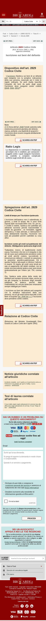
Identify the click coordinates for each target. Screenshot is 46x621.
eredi (39, 84)
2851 (17, 88)
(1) (20, 87)
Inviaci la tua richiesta (12, 542)
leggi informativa (31, 488)
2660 (12, 88)
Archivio (32, 599)
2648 (7, 88)
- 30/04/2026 (23, 383)
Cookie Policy (15, 599)
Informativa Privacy (34, 597)
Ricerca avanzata (43, 21)
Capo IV (5, 36)
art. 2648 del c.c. (25, 297)
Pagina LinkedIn (31, 605)
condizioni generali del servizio (17, 485)
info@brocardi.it (21, 597)
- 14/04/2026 (23, 405)
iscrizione (11, 76)
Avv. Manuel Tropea (30, 588)
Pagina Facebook (22, 605)
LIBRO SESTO (25, 34)
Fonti (4, 34)
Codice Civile (13, 34)
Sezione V (14, 36)
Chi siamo (25, 599)
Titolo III (36, 34)
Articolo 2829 (25, 36)
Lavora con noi (23, 601)
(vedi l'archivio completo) (23, 442)
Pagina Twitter (26, 605)
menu (3, 14)
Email (5, 446)
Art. (9, 41)
